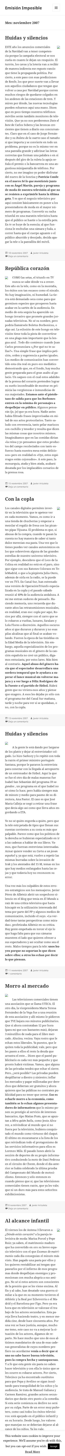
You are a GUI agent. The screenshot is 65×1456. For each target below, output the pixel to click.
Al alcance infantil (27, 1220)
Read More (32, 1451)
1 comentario (15, 973)
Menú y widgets (56, 11)
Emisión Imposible (23, 7)
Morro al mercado (27, 986)
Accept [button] (53, 1446)
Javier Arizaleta (40, 252)
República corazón (27, 268)
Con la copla (19, 499)
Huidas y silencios (26, 37)
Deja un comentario (18, 256)
